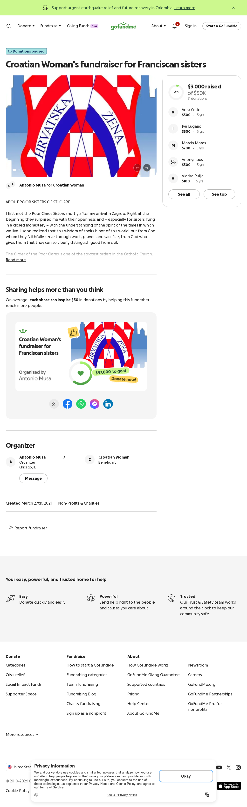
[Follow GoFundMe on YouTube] (219, 767)
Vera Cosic (191, 109)
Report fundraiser (30, 528)
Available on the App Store (229, 786)
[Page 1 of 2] (14, 170)
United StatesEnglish (31, 767)
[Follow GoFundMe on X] (228, 767)
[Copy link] (54, 404)
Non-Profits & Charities (78, 503)
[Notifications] (174, 26)
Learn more (184, 8)
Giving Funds (82, 26)
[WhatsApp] (81, 404)
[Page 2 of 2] (19, 170)
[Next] (147, 168)
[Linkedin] (108, 404)
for (51, 185)
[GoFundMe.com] (123, 26)
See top (219, 194)
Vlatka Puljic (192, 176)
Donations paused (29, 51)
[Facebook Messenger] (94, 404)
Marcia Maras (194, 143)
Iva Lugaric (191, 126)
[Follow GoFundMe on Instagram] (238, 767)
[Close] (233, 8)
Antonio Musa (32, 457)
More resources (20, 734)
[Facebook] (67, 404)
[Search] (9, 26)
